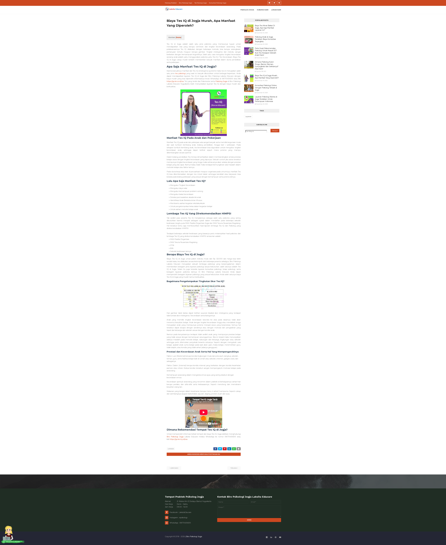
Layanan (171, 449)
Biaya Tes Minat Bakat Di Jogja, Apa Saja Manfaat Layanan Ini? (265, 28)
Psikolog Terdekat (171, 3)
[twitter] (274, 3)
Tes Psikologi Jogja (200, 3)
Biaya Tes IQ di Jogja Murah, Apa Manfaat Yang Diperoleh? (267, 76)
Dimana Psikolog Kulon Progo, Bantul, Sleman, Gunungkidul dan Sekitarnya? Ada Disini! (266, 65)
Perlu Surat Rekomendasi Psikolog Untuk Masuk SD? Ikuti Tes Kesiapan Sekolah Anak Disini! (266, 51)
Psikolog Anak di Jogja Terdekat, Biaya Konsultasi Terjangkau (265, 39)
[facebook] (269, 3)
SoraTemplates (178, 541)
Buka (178, 37)
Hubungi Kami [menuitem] (262, 10)
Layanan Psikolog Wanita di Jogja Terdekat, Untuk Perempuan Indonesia (266, 99)
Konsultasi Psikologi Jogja (217, 3)
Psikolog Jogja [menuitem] (247, 10)
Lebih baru (174, 468)
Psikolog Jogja (221, 81)
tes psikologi (180, 73)
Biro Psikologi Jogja (185, 3)
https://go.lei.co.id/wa (175, 81)
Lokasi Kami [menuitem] (276, 10)
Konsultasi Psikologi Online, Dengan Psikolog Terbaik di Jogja (266, 87)
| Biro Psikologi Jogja (193, 536)
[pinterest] (279, 3)
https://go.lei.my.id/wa (178, 439)
